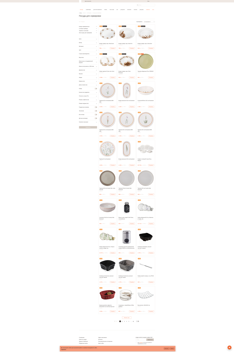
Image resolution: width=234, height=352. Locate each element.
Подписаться (150, 339)
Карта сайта (101, 343)
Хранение (129, 9)
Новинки (148, 9)
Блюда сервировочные (84, 26)
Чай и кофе (112, 9)
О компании (81, 337)
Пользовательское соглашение (105, 341)
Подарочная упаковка (84, 107)
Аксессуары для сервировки (85, 32)
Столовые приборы (83, 28)
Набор (80, 88)
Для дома (142, 9)
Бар (117, 9)
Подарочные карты (83, 343)
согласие (140, 342)
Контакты (100, 339)
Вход (148, 1)
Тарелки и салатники (83, 30)
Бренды (81, 9)
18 (133, 321)
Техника (135, 9)
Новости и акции (82, 339)
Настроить (166, 348)
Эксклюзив (81, 110)
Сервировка (88, 9)
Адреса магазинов (88, 1)
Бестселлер (81, 114)
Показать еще (126, 317)
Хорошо (172, 348)
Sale (153, 9)
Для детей (123, 9)
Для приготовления (97, 9)
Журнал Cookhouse (83, 341)
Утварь (105, 9)
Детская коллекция (83, 118)
